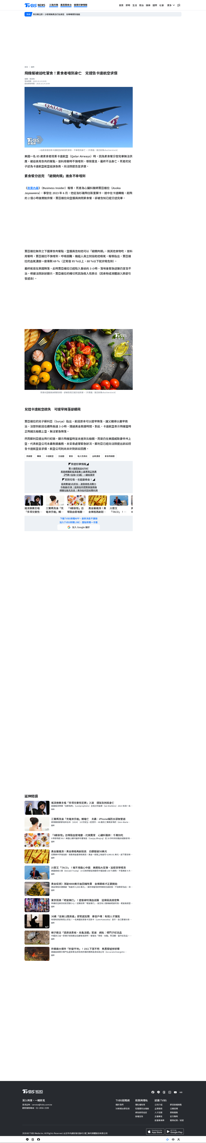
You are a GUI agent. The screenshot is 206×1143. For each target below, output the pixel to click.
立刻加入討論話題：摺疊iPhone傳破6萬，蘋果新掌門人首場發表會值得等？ (66, 14)
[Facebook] (153, 1092)
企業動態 (158, 1108)
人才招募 (158, 1112)
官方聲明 (174, 1116)
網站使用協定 (141, 1112)
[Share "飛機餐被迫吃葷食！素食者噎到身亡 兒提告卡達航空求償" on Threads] (33, 1139)
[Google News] (181, 1092)
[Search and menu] (178, 5)
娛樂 (148, 5)
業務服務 (174, 1112)
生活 (134, 5)
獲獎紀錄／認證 (177, 1120)
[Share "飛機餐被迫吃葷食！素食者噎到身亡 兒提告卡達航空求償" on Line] (27, 1139)
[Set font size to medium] (173, 1139)
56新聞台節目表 (123, 1108)
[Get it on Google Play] (175, 1131)
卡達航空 (50, 456)
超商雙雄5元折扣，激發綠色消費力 (78, 484)
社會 (161, 5)
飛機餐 (29, 456)
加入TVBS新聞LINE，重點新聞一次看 (79, 522)
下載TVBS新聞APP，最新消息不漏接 (78, 518)
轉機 (39, 456)
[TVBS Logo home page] (35, 5)
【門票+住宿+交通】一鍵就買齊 (79, 474)
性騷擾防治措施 (142, 1108)
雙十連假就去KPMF (79, 468)
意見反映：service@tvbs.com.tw (37, 1104)
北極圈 (61, 456)
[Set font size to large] (178, 1139)
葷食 (71, 456)
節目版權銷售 (176, 1104)
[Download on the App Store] (155, 1131)
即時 (128, 5)
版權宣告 (139, 1116)
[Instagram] (170, 1092)
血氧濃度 (96, 456)
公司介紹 (158, 1104)
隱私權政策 (140, 1104)
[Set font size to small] (167, 1139)
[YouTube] (175, 1092)
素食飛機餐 (110, 456)
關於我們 (119, 1104)
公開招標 (174, 1108)
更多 (170, 5)
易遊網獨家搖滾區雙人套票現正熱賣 (79, 471)
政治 (141, 5)
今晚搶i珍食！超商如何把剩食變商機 (78, 487)
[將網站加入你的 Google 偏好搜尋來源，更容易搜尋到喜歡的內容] (78, 527)
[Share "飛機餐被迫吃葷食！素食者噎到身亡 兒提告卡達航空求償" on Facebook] (38, 1139)
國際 (155, 5)
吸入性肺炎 (82, 456)
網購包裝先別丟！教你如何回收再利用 (79, 490)
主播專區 (158, 1116)
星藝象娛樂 (159, 1120)
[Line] (158, 1092)
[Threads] (164, 1092)
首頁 (121, 5)
